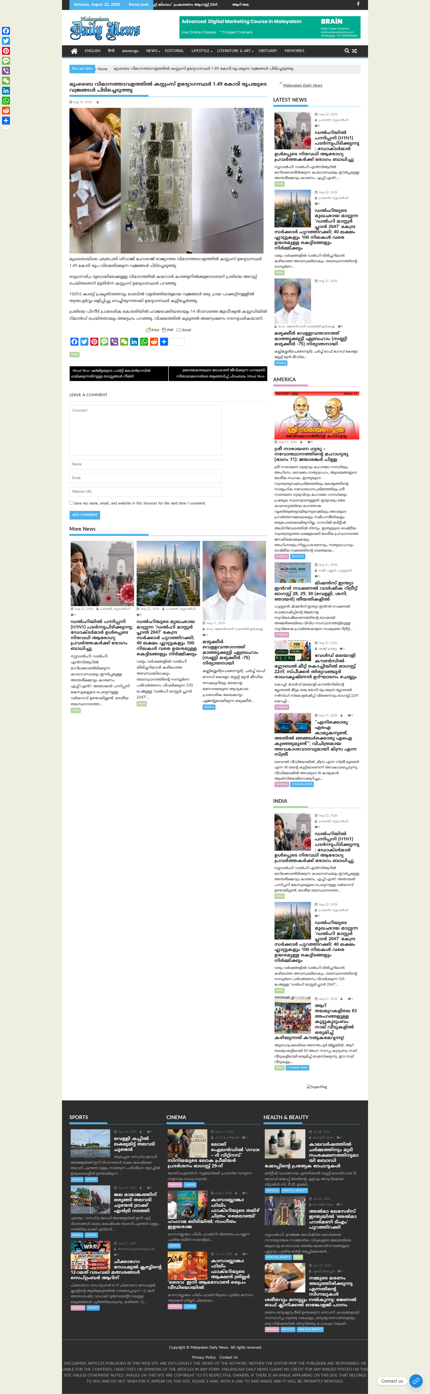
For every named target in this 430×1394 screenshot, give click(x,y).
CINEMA (190, 1185)
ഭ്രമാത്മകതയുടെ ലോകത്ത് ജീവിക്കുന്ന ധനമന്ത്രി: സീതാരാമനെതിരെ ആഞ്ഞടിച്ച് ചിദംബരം (221, 373)
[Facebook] (6, 31)
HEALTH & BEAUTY (294, 1190)
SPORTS (91, 1179)
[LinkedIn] (6, 91)
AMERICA (282, 556)
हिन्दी (111, 51)
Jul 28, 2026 (321, 1132)
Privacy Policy (204, 1357)
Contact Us (228, 1357)
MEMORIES (294, 51)
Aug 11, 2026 (127, 1244)
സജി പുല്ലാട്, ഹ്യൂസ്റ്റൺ (335, 571)
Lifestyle (201, 51)
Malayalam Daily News (302, 85)
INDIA (74, 354)
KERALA (209, 707)
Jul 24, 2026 (321, 1199)
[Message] (6, 61)
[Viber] (6, 71)
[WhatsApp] (6, 101)
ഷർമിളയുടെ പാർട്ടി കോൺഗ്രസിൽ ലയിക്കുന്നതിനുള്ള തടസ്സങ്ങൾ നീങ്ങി (111, 374)
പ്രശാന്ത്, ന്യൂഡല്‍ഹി (114, 609)
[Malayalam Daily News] (74, 51)
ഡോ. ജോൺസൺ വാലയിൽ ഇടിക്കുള (234, 629)
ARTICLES (298, 556)
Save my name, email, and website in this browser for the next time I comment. (140, 503)
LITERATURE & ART (234, 51)
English (92, 51)
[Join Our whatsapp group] (416, 1381)
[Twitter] (6, 41)
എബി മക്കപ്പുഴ (323, 1271)
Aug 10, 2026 (224, 1132)
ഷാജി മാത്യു (327, 649)
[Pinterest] (6, 51)
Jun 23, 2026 (321, 1266)
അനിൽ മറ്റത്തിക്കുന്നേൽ (136, 1249)
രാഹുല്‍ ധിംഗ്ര (323, 1138)
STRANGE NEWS (302, 784)
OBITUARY (268, 51)
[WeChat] (6, 81)
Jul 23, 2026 (223, 1254)
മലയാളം (130, 51)
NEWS (151, 51)
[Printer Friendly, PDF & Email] (168, 330)
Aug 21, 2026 (215, 623)
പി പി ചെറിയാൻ (226, 1138)
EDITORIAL (174, 51)
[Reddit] (6, 111)
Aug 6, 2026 (223, 1193)
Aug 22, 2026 (83, 609)
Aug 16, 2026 (127, 1132)
